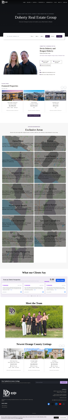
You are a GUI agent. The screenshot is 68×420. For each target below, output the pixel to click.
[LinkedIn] (56, 404)
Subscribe (64, 382)
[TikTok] (64, 404)
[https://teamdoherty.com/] (4, 2)
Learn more (20, 418)
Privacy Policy (34, 413)
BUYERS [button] (34, 2)
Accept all (56, 417)
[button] (52, 2)
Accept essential (63, 417)
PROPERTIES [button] (41, 2)
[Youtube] (60, 404)
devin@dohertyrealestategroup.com (48, 72)
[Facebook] (49, 404)
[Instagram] (52, 404)
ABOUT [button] (59, 2)
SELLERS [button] (29, 2)
